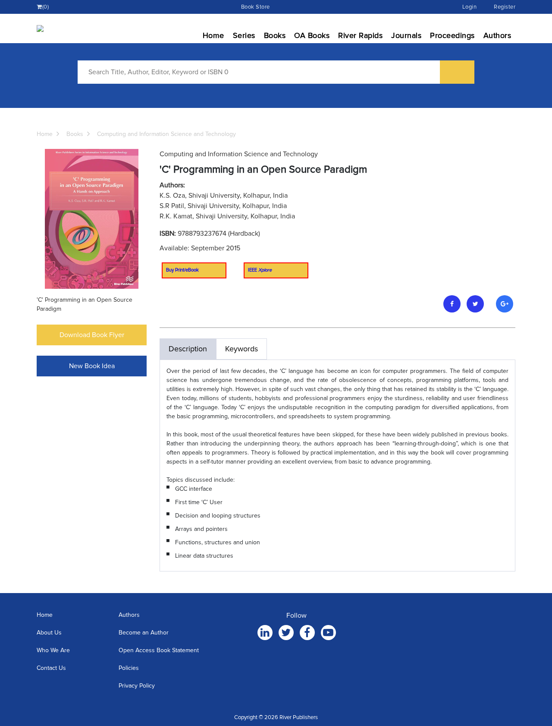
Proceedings (452, 35)
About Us (49, 632)
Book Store (255, 6)
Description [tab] (188, 349)
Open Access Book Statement (159, 650)
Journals (406, 35)
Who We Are (53, 650)
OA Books (311, 35)
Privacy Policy (137, 685)
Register (504, 6)
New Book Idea (92, 366)
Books (275, 35)
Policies (129, 668)
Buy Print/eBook (182, 270)
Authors (497, 35)
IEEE (260, 270)
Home (213, 35)
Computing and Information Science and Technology (166, 134)
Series (244, 35)
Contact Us (51, 668)
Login (469, 6)
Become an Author (144, 632)
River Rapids (360, 35)
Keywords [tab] (241, 349)
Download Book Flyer (92, 335)
